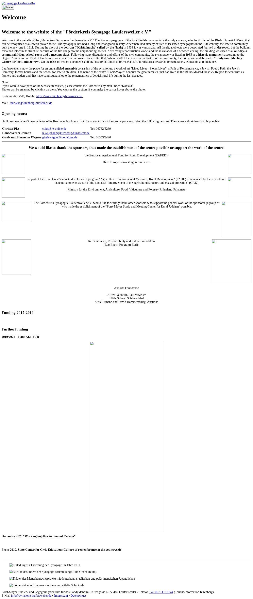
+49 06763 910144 (161, 592)
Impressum (61, 595)
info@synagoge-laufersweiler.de (31, 595)
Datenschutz (78, 595)
